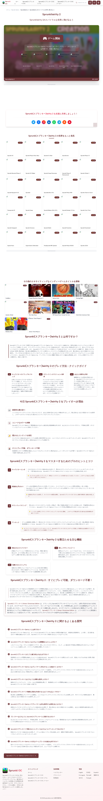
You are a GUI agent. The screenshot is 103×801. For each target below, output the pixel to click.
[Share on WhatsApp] (54, 122)
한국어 (81, 778)
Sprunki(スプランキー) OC (27, 2)
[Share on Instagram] (44, 122)
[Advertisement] (51, 96)
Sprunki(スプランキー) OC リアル (45, 2)
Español (96, 772)
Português (82, 775)
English (81, 772)
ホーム (16, 2)
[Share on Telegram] (59, 122)
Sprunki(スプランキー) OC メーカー (64, 2)
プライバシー (57, 775)
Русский (88, 775)
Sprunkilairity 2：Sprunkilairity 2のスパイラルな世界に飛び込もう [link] (37, 10)
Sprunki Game (15, 10)
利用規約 (56, 778)
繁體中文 (96, 775)
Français (88, 778)
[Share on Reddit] (64, 122)
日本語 (88, 772)
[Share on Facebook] (39, 122)
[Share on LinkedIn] (49, 122)
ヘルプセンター (57, 772)
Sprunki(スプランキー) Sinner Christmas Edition (23, 604)
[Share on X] (33, 122)
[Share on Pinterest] (69, 122)
